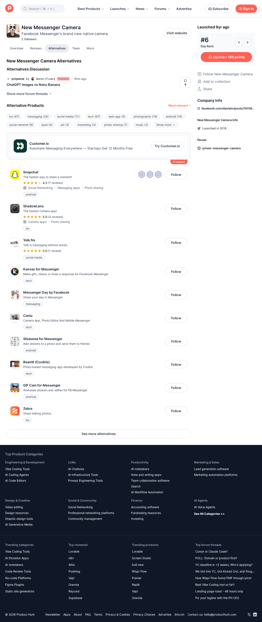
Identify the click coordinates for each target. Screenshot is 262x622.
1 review (54, 251)
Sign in (248, 9)
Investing (137, 518)
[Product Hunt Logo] (9, 8)
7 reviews (55, 183)
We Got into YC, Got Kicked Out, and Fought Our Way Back (225, 572)
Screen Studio (141, 558)
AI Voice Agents (204, 507)
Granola (74, 584)
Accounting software (145, 507)
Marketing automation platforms (215, 474)
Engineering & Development (25, 462)
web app (117, 116)
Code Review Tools (18, 571)
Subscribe (220, 9)
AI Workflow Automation (147, 492)
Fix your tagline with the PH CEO (217, 598)
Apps (66, 614)
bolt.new (138, 564)
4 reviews (55, 217)
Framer (136, 578)
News (140, 9)
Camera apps (37, 222)
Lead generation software (211, 469)
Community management (85, 518)
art (65, 124)
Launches (118, 9)
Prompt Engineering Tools (85, 480)
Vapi (71, 578)
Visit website (177, 33)
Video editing (14, 507)
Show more (163, 124)
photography (145, 116)
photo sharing (115, 124)
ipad (47, 124)
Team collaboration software (150, 480)
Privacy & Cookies (118, 614)
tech (94, 116)
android (174, 116)
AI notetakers (140, 469)
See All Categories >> (209, 513)
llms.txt (179, 614)
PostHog (74, 571)
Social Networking (40, 188)
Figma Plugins (14, 584)
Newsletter (52, 614)
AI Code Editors (15, 480)
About (78, 614)
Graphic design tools (19, 518)
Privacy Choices (144, 614)
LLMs (72, 462)
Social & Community (82, 500)
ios (14, 116)
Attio (72, 564)
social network (21, 124)
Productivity (140, 462)
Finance (136, 500)
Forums (160, 9)
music (142, 124)
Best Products (89, 9)
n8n (71, 558)
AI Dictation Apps (17, 558)
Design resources (17, 513)
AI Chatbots (76, 469)
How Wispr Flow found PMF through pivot (223, 578)
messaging (38, 116)
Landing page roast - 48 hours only (219, 591)
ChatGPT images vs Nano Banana (33, 85)
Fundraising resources (146, 513)
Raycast (74, 591)
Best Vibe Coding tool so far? (214, 584)
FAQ (88, 614)
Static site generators (19, 591)
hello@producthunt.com (220, 614)
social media (68, 116)
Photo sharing (94, 188)
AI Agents (201, 500)
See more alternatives (99, 434)
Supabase (75, 598)
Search (136, 486)
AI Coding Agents (17, 474)
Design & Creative (17, 500)
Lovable (74, 551)
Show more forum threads (27, 94)
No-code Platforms (18, 578)
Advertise (184, 9)
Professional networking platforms (91, 513)
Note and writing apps (146, 474)
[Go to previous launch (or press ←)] (239, 42)
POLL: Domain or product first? (216, 558)
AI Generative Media (19, 524)
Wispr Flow (139, 571)
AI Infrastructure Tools (83, 474)
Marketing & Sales (206, 462)
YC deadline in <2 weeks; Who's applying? (223, 564)
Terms (98, 614)
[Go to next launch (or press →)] (247, 42)
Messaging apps (69, 188)
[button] (90, 48)
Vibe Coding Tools (17, 469)
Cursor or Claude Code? (211, 551)
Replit (136, 584)
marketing (86, 124)
